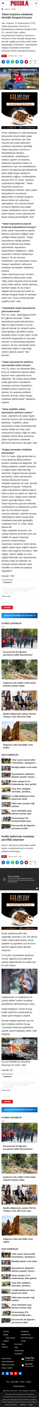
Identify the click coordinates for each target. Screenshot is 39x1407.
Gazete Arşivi (19, 1350)
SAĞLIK (6, 1341)
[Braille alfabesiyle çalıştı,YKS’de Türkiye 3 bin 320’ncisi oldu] (20, 700)
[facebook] (3, 62)
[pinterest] (26, 62)
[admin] (20, 1373)
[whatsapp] (12, 62)
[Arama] (36, 3)
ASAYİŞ (6, 1331)
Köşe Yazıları (10, 1338)
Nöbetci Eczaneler (8, 1365)
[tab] (7, 582)
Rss (7, 1382)
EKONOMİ (24, 1331)
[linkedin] (22, 62)
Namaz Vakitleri (7, 1368)
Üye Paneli (18, 1344)
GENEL (14, 9)
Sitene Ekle (15, 1382)
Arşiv (16, 1347)
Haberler (7, 9)
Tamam (30, 1404)
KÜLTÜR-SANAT (27, 1338)
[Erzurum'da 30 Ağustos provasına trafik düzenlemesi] (20, 638)
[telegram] (17, 62)
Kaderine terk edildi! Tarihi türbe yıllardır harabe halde (19, 684)
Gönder (7, 607)
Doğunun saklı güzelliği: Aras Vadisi (18, 746)
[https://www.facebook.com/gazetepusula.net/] (3, 1373)
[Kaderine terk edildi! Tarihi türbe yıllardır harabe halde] (20, 669)
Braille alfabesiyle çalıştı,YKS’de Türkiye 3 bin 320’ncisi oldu (19, 715)
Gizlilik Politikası (19, 1386)
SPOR (23, 1341)
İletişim (28, 1382)
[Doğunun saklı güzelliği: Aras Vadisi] (20, 731)
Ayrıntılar (23, 1404)
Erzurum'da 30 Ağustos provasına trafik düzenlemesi (18, 653)
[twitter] (8, 62)
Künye (22, 1382)
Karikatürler (18, 1354)
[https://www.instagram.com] (11, 1373)
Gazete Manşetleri (8, 1361)
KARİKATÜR (25, 1335)
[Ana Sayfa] (2, 9)
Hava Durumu (6, 1358)
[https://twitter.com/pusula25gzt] (7, 1373)
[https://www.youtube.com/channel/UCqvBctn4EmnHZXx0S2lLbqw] (15, 1373)
